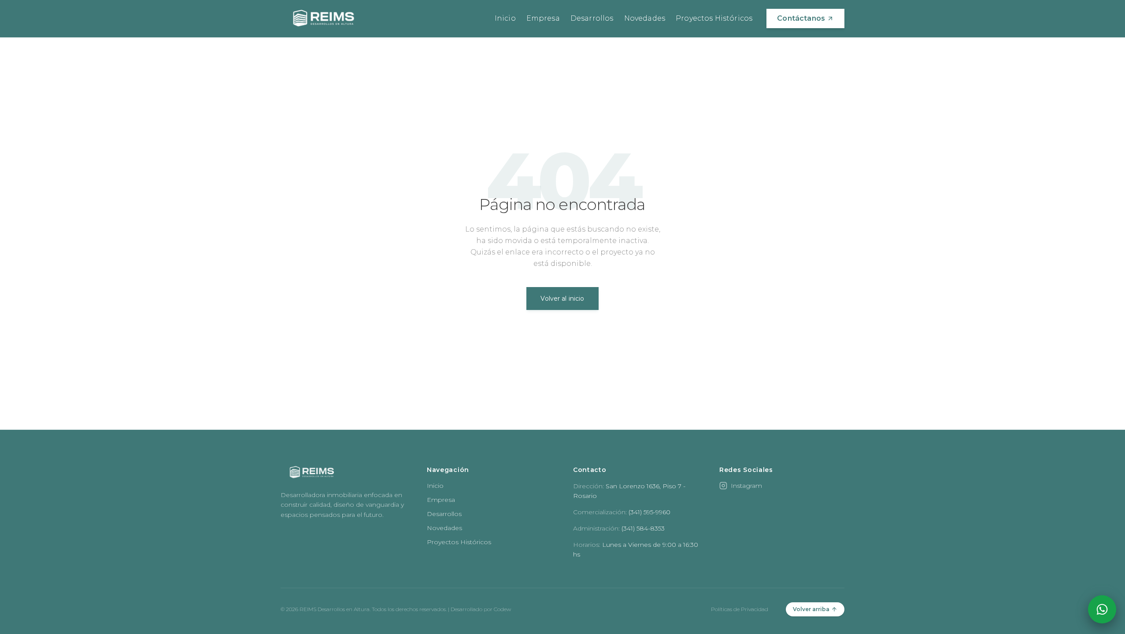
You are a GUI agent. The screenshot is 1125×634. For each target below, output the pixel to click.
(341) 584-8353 (643, 528)
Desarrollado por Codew (481, 609)
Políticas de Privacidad (739, 609)
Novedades (644, 18)
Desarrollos (592, 18)
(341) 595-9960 (649, 512)
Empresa (543, 18)
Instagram (746, 486)
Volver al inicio (562, 298)
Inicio (505, 18)
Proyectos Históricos (714, 18)
